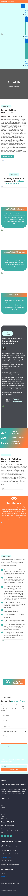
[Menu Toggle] (23, 6)
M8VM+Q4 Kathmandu (6, 857)
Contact (3, 809)
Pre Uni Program (5, 814)
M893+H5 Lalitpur (5, 876)
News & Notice (4, 811)
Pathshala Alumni (5, 812)
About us (3, 807)
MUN (2, 805)
